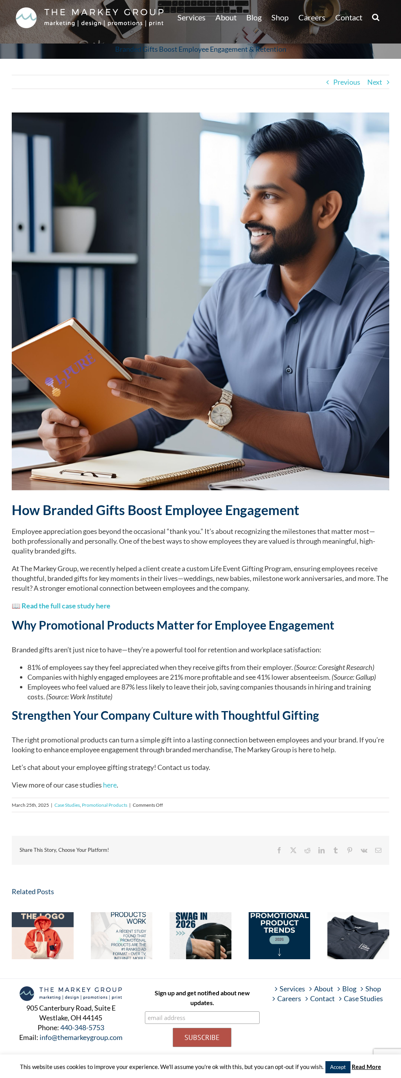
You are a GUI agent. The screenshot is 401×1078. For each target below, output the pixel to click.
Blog (349, 988)
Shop (373, 988)
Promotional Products (104, 805)
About (323, 988)
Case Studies (67, 805)
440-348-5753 (82, 1027)
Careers (289, 998)
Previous (346, 82)
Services (292, 988)
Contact (322, 998)
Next (374, 82)
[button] (375, 16)
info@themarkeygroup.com (81, 1037)
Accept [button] (338, 1067)
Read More (366, 1066)
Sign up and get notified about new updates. (202, 997)
